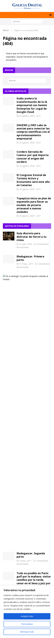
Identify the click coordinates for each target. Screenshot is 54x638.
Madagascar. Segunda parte (31, 555)
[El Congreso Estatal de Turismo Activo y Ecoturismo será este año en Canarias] (8, 177)
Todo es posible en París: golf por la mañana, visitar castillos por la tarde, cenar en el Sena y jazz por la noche (34, 579)
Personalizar (27, 624)
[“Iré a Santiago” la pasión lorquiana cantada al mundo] (26, 278)
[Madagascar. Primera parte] (8, 259)
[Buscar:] (27, 21)
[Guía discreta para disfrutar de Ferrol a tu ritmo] (8, 236)
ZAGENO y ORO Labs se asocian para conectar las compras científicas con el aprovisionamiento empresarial (33, 131)
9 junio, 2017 (25, 560)
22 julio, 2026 (25, 244)
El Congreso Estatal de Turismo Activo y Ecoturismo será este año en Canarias (33, 180)
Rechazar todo (27, 631)
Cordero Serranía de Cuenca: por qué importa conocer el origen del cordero (33, 156)
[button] (50, 15)
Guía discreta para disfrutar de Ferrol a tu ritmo (31, 237)
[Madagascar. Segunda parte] (8, 556)
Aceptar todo (27, 616)
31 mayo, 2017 (26, 263)
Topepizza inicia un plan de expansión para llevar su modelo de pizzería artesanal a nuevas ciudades (34, 205)
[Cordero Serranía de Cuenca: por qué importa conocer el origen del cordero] (8, 154)
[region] (27, 611)
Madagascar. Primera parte (30, 258)
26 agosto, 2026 (27, 115)
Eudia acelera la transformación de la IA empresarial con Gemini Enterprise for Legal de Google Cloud (32, 105)
